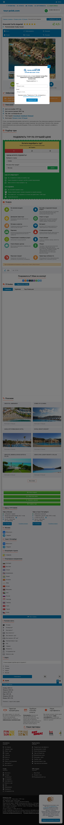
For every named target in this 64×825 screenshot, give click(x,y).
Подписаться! (32, 100)
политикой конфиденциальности (32, 96)
